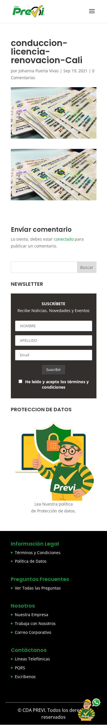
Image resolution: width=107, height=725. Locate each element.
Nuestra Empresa (31, 614)
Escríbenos (25, 676)
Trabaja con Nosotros (35, 623)
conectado (64, 239)
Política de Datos (31, 561)
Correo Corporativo (33, 632)
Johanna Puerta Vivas (39, 70)
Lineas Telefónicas (32, 659)
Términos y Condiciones (37, 552)
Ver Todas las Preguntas (38, 588)
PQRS (20, 667)
